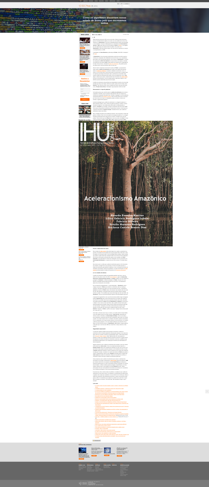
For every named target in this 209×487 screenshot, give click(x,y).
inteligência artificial (107, 96)
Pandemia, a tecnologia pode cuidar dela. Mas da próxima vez (107, 400)
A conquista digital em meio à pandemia (103, 390)
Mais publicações (106, 466)
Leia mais (81, 249)
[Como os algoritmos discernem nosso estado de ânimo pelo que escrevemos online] (100, 34)
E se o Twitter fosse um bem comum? (103, 425)
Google (101, 336)
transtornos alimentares (121, 270)
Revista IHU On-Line (107, 467)
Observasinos (89, 466)
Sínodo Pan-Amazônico (124, 474)
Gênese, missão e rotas (82, 466)
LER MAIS (81, 458)
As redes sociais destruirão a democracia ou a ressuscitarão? (107, 431)
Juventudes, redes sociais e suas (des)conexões (105, 430)
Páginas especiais (98, 468)
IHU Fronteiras (89, 468)
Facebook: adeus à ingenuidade (101, 428)
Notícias (97, 465)
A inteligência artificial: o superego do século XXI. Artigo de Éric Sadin (109, 388)
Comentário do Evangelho (124, 466)
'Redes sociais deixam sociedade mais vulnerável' (105, 419)
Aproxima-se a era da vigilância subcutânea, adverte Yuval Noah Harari (109, 394)
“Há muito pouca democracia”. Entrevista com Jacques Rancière (108, 412)
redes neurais (97, 173)
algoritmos (105, 132)
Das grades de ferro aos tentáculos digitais (104, 396)
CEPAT (80, 469)
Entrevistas (97, 467)
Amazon (104, 336)
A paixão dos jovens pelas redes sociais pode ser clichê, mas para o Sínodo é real (112, 434)
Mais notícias (97, 466)
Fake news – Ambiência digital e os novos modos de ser (106, 416)
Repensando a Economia (91, 469)
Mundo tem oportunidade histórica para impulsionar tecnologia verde (109, 399)
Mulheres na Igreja (123, 475)
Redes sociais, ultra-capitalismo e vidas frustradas (105, 433)
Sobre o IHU (82, 465)
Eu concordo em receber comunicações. (85, 93)
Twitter (120, 45)
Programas (90, 465)
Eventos (114, 465)
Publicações (107, 465)
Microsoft (97, 336)
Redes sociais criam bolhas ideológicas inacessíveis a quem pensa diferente (110, 424)
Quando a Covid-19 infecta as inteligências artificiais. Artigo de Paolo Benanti (111, 401)
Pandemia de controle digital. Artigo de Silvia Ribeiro (105, 397)
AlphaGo (94, 168)
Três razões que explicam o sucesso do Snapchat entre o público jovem (109, 427)
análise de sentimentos (113, 63)
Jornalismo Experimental (99, 469)
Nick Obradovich (113, 277)
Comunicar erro (96, 440)
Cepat (95, 53)
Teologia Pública (89, 467)
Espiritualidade (124, 465)
